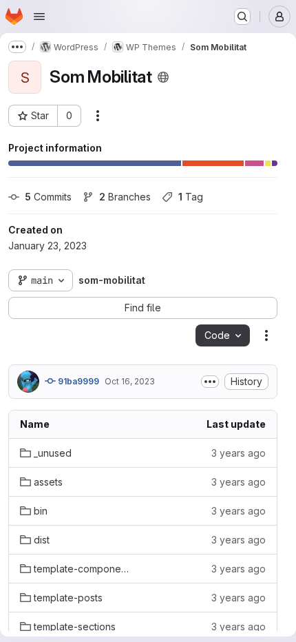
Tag (190, 197)
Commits (48, 197)
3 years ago (238, 453)
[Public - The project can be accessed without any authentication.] (163, 77)
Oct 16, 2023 (130, 381)
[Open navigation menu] (39, 17)
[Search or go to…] (242, 16)
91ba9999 (77, 381)
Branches (125, 197)
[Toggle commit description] (210, 381)
